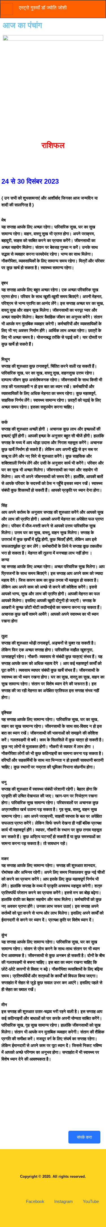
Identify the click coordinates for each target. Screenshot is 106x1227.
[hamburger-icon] (6, 9)
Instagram (63, 1201)
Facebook (34, 1201)
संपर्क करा (84, 1137)
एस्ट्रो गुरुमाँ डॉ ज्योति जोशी (43, 7)
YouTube (90, 1201)
